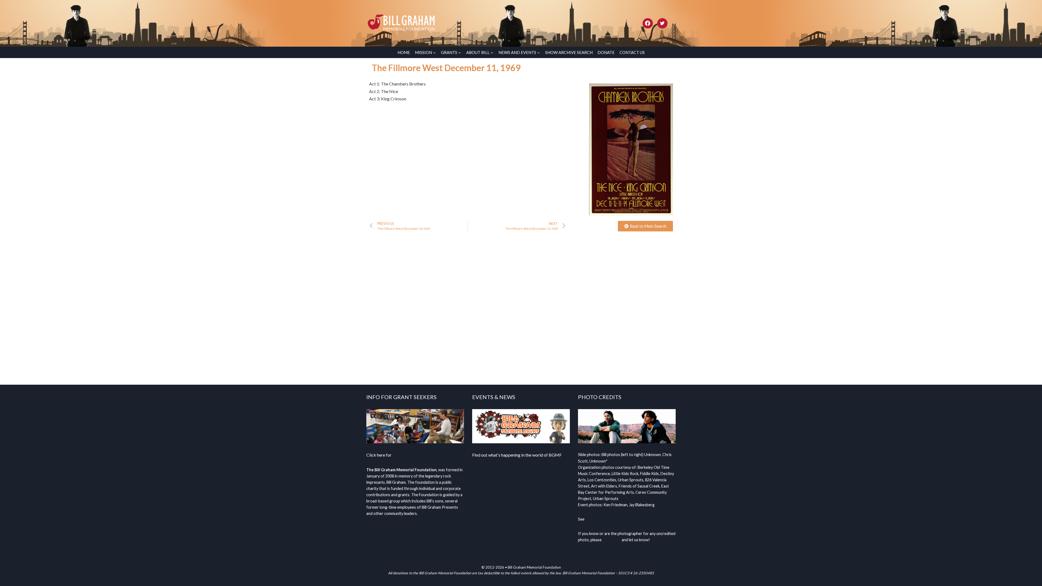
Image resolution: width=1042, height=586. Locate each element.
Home (404, 52)
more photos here (601, 519)
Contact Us (632, 52)
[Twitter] (662, 23)
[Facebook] (648, 23)
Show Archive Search (569, 52)
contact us (611, 539)
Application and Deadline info (419, 454)
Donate (606, 52)
